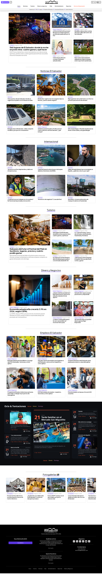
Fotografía (9, 493)
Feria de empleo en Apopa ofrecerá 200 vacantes (80, 392)
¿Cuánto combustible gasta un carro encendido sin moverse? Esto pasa (61, 321)
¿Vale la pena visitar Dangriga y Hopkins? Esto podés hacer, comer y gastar (83, 259)
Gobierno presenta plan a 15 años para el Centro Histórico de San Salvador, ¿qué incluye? (49, 130)
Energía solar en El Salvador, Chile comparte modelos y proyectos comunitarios (20, 129)
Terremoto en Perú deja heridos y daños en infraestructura (20, 170)
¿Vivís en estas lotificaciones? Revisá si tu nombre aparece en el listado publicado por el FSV (61, 33)
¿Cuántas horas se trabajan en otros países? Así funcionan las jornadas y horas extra (20, 200)
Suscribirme (20, 543)
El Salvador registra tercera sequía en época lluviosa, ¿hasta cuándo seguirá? (51, 99)
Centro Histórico (69, 9)
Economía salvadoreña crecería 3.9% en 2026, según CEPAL (28, 310)
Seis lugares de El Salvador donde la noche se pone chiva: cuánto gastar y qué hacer (29, 48)
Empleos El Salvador (48, 9)
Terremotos (31, 9)
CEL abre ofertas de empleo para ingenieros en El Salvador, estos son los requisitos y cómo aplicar (51, 362)
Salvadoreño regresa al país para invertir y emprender (83, 293)
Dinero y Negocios (68, 568)
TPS (36, 9)
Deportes (68, 6)
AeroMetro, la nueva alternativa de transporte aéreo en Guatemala (78, 200)
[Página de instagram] (80, 542)
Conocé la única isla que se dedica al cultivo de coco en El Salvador (76, 497)
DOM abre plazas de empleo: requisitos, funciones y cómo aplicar (49, 392)
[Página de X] (77, 542)
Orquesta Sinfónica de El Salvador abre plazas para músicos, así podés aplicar (79, 361)
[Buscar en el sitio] (11, 2)
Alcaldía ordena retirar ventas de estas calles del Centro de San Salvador (83, 32)
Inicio (18, 6)
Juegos (40, 9)
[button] (94, 491)
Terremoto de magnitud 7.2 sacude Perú (50, 199)
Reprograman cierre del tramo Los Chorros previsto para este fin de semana (80, 99)
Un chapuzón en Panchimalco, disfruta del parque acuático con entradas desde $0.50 (61, 259)
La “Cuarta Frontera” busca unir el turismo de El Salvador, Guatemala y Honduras (83, 234)
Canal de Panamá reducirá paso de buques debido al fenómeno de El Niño (50, 170)
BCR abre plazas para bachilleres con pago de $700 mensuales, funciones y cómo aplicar (20, 362)
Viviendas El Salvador (59, 9)
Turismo (32, 6)
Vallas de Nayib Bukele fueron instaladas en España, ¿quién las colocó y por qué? (80, 170)
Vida (51, 6)
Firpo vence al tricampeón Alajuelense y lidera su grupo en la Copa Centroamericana (83, 59)
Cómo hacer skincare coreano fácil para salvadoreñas (59, 59)
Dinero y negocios (42, 6)
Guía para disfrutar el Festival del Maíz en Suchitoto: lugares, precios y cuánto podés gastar (28, 251)
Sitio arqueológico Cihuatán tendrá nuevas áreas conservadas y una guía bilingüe (80, 129)
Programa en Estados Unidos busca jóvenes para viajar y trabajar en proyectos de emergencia (20, 393)
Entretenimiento (59, 6)
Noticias (25, 6)
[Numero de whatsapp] (83, 542)
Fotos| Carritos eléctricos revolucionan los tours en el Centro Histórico (15, 497)
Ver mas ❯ (50, 548)
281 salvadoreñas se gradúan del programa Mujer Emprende (83, 321)
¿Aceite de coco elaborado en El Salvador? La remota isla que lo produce (35, 497)
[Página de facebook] (74, 542)
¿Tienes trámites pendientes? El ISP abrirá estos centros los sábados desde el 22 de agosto (61, 295)
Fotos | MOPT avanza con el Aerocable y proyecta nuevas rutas (56, 497)
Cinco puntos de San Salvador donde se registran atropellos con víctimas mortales (20, 99)
